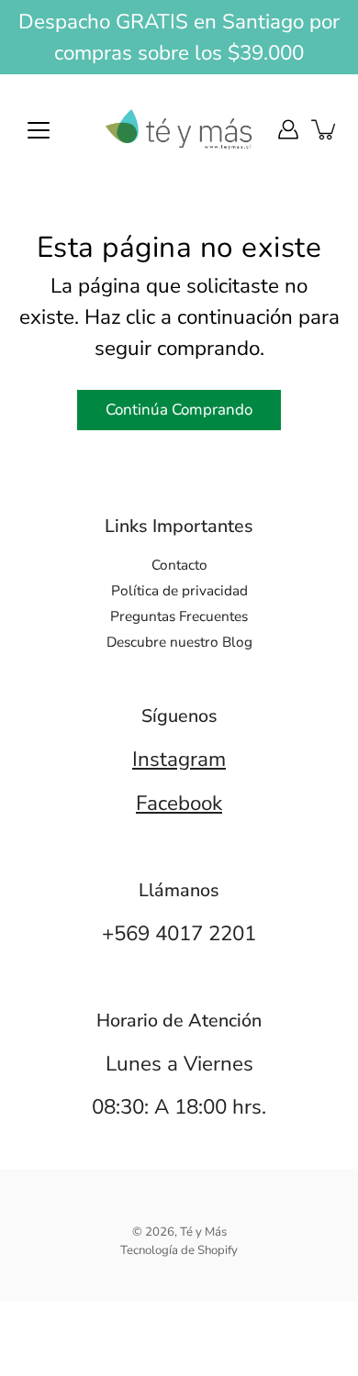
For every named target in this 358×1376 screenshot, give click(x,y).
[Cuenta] (288, 129)
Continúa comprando (179, 409)
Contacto (179, 564)
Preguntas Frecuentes (179, 616)
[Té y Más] (179, 129)
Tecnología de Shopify (179, 1250)
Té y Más (203, 1232)
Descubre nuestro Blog (179, 641)
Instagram (179, 759)
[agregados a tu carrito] (325, 129)
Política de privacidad (179, 590)
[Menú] (38, 130)
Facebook (179, 803)
